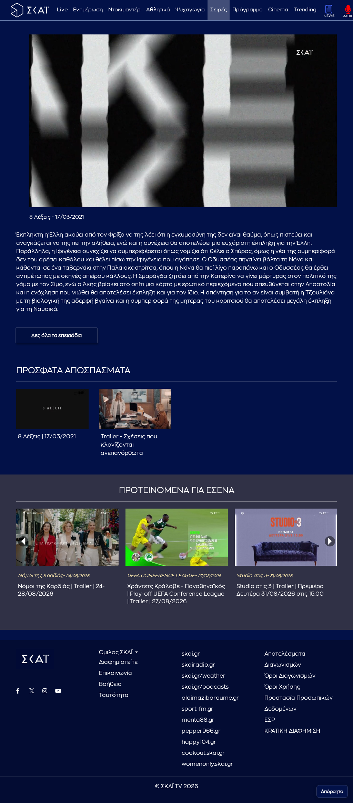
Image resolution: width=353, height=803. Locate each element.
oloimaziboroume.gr (210, 698)
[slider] (183, 185)
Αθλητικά (158, 9)
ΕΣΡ (269, 720)
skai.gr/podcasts (205, 687)
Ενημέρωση (88, 9)
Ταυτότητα (114, 695)
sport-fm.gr (197, 709)
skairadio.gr (198, 665)
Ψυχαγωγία (190, 9)
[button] (184, 122)
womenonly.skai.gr (207, 764)
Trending (305, 9)
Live (62, 9)
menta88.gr (198, 720)
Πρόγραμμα (247, 9)
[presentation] (23, 541)
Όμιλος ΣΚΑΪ (116, 652)
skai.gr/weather (203, 676)
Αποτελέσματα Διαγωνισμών (284, 659)
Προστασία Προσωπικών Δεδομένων (298, 703)
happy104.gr (199, 742)
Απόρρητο (332, 791)
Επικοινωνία (115, 673)
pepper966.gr (201, 731)
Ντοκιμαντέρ (124, 9)
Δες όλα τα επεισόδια (56, 335)
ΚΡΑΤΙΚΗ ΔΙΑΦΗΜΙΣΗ (292, 731)
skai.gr (191, 654)
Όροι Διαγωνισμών (289, 676)
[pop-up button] (314, 196)
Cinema (278, 9)
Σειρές (218, 9)
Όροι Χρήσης (282, 687)
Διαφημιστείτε (118, 662)
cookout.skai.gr (203, 753)
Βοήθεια (110, 684)
